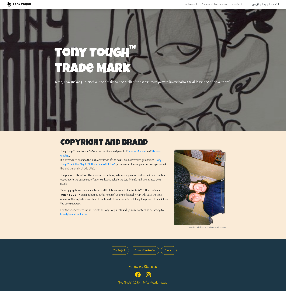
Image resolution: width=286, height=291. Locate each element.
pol (277, 4)
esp (264, 4)
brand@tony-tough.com (73, 215)
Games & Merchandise (215, 4)
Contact (237, 4)
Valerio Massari (137, 152)
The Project (190, 4)
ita (270, 4)
